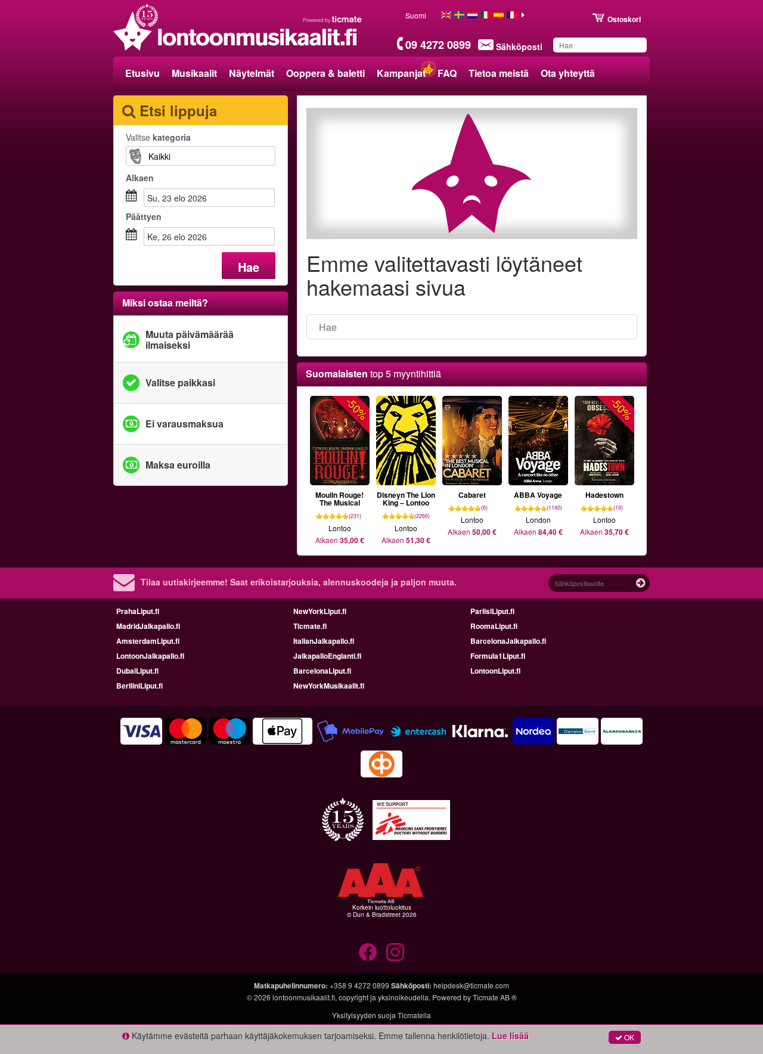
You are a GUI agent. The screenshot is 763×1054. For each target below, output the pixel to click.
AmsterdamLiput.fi (147, 641)
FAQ (447, 73)
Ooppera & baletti (325, 73)
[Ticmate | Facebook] (368, 952)
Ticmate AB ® (495, 997)
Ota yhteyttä (568, 73)
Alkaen (140, 178)
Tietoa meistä (499, 73)
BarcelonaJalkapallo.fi (508, 641)
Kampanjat (401, 73)
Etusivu (142, 73)
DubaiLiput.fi (137, 670)
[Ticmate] (332, 19)
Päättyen (144, 216)
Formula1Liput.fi (497, 655)
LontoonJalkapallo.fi (150, 655)
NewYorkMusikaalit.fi (328, 685)
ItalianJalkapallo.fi (323, 641)
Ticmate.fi (310, 626)
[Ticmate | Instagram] (395, 952)
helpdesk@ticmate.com (471, 985)
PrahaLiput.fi (137, 611)
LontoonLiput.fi (495, 670)
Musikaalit (194, 73)
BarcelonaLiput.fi (322, 670)
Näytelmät (251, 73)
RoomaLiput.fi (493, 626)
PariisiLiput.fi (492, 611)
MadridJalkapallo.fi (148, 626)
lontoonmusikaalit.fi (303, 997)
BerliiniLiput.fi (139, 685)
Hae (248, 266)
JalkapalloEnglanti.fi (327, 655)
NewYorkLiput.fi (319, 611)
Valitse (158, 137)
